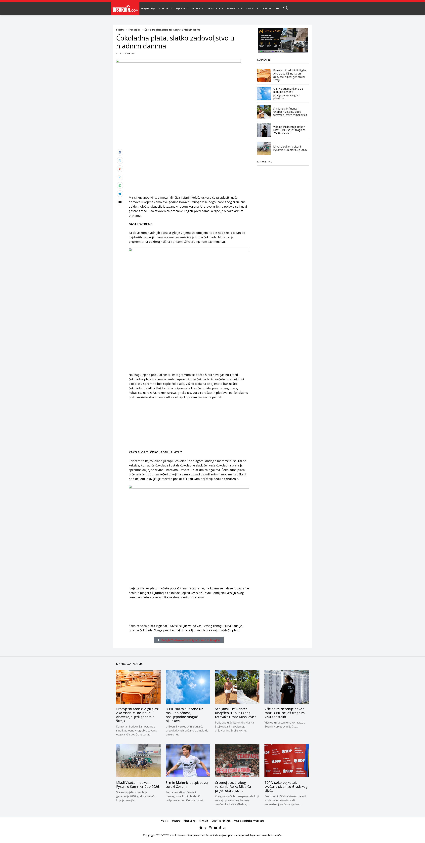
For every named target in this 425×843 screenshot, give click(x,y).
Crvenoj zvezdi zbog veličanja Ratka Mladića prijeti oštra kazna (233, 786)
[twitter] (205, 828)
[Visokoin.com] (126, 8)
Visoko (165, 820)
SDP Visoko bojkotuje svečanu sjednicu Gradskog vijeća (285, 786)
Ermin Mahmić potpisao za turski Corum (187, 784)
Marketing (190, 820)
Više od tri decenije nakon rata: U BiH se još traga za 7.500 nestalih (289, 130)
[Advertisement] (189, 172)
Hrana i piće (134, 29)
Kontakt (203, 820)
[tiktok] (220, 828)
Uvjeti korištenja (221, 820)
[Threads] (224, 828)
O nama (176, 820)
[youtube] (215, 828)
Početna (120, 29)
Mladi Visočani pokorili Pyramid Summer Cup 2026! (290, 148)
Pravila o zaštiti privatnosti (248, 820)
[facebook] (201, 828)
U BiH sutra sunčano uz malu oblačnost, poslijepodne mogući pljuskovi (288, 93)
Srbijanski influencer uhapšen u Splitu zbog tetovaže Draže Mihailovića (290, 112)
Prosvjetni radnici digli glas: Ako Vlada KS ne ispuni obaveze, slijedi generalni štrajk (290, 75)
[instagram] (210, 828)
